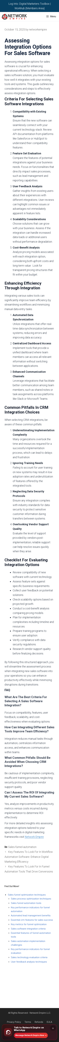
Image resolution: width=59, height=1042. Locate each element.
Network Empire (34, 836)
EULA (29, 988)
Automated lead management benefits (31, 915)
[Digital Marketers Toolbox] (15, 16)
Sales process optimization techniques (31, 898)
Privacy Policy (29, 975)
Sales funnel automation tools (26, 903)
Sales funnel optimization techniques (27, 894)
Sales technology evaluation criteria (29, 957)
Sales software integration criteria (28, 928)
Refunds (29, 984)
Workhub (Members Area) (30, 8)
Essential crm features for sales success (32, 920)
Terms (29, 979)
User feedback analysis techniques (29, 961)
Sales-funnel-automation (22, 847)
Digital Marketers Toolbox (34, 3)
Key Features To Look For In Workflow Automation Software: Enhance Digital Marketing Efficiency (29, 856)
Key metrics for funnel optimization (29, 924)
